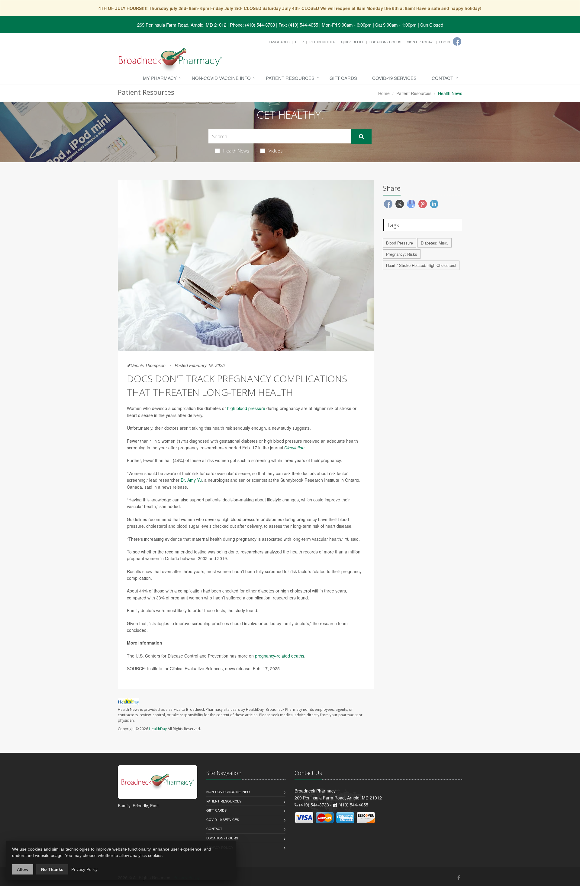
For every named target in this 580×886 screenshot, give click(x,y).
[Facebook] (457, 41)
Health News (236, 151)
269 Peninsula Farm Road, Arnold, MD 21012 (181, 24)
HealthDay (158, 728)
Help (299, 41)
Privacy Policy (84, 869)
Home (384, 93)
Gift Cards (343, 78)
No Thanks (52, 869)
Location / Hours (385, 41)
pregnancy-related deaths (279, 656)
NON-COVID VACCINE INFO (221, 78)
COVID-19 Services (394, 78)
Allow (22, 869)
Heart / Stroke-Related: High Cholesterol (421, 265)
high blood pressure (246, 408)
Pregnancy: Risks (401, 254)
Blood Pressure (399, 243)
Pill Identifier (322, 41)
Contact (442, 78)
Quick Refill (352, 41)
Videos (276, 151)
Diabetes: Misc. (434, 243)
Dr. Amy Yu (191, 480)
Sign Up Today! (420, 41)
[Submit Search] (361, 136)
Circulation (294, 448)
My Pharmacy (160, 78)
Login (444, 41)
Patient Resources (290, 78)
